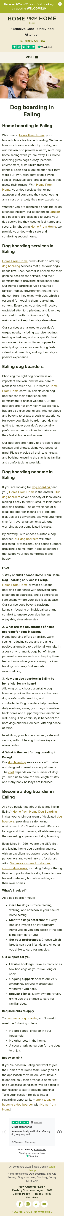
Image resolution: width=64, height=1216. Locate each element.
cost (11, 772)
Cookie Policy (21, 1193)
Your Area (32, 1197)
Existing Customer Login (27, 1190)
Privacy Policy (42, 1193)
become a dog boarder (22, 1018)
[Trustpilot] (36, 1204)
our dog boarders (26, 539)
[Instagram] (27, 1204)
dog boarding (11, 266)
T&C (49, 1190)
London (55, 212)
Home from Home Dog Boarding (35, 811)
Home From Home (31, 135)
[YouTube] (44, 1204)
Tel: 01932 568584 (32, 41)
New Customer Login (32, 1186)
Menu (30, 57)
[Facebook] (19, 1204)
